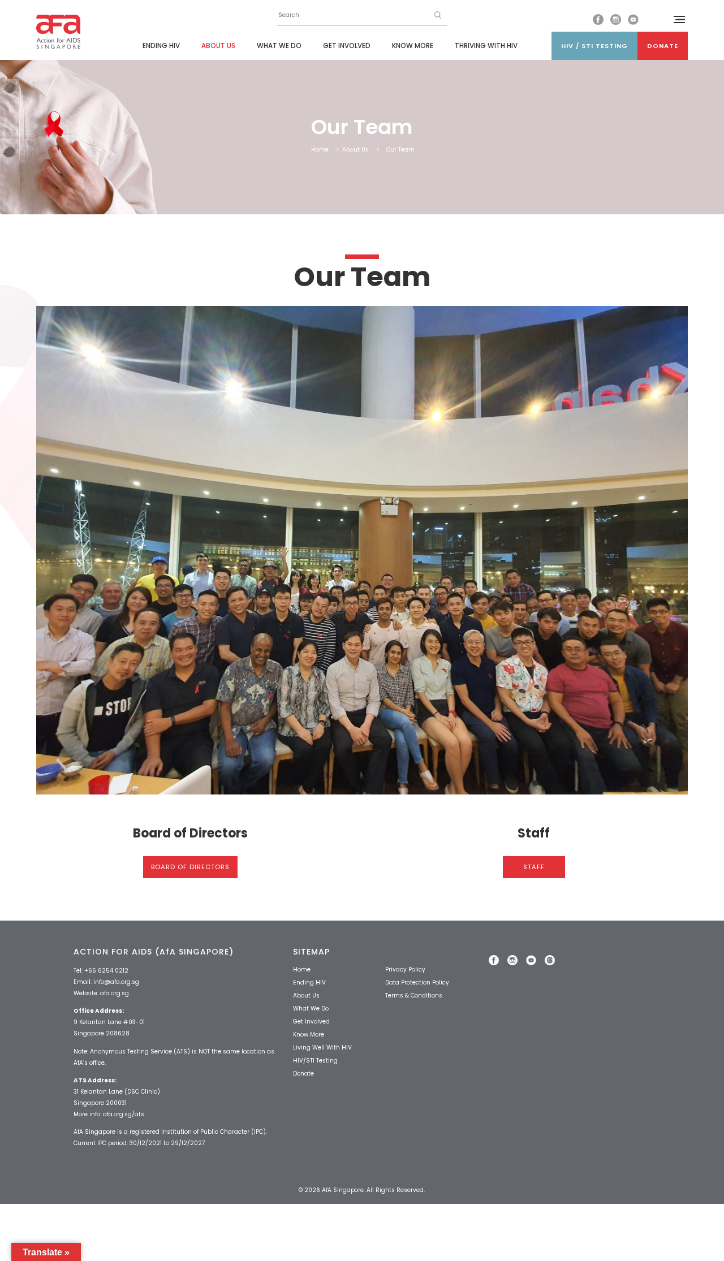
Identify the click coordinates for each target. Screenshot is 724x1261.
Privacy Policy (405, 969)
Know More (412, 45)
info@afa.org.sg (116, 982)
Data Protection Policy (417, 982)
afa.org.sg (114, 993)
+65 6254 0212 (106, 970)
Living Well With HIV (322, 1047)
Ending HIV (161, 45)
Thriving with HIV (486, 45)
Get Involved (346, 45)
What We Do (279, 45)
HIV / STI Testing (594, 45)
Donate (662, 45)
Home (320, 149)
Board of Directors (190, 866)
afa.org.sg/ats (123, 1114)
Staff (534, 866)
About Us (218, 45)
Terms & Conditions (413, 995)
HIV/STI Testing (315, 1060)
